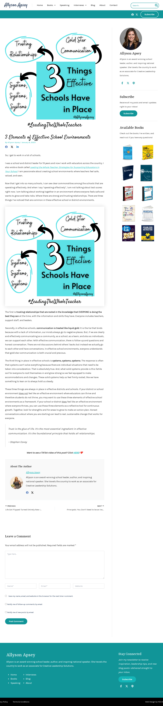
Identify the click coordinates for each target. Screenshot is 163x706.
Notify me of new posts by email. (20, 612)
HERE (76, 452)
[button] (54, 5)
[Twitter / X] (32, 492)
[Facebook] (132, 14)
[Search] (156, 5)
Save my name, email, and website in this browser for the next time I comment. (41, 596)
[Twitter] (137, 14)
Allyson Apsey (16, 5)
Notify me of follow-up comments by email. (24, 604)
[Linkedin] (17, 146)
